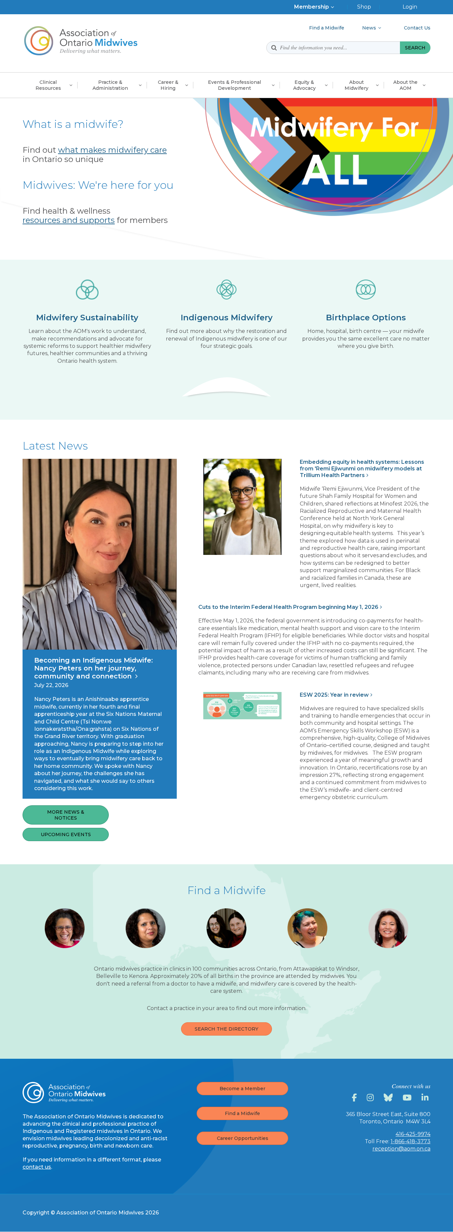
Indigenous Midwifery (227, 317)
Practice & (110, 85)
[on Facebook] (355, 1097)
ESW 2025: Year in (334, 695)
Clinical (48, 85)
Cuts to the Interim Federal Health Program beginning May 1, (288, 607)
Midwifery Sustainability (87, 317)
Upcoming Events (66, 834)
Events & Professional (234, 85)
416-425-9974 (413, 1134)
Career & (168, 85)
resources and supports (69, 220)
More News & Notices (65, 815)
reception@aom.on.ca (401, 1149)
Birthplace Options (366, 317)
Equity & (304, 85)
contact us (37, 1167)
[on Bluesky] (389, 1097)
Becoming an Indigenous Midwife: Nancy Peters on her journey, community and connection (93, 668)
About (356, 85)
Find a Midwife (242, 1113)
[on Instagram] (371, 1097)
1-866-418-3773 (410, 1141)
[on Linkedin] (425, 1097)
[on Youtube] (408, 1097)
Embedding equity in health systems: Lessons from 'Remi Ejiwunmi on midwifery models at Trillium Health (362, 468)
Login (410, 7)
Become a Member (242, 1089)
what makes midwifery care (112, 150)
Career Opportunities (242, 1138)
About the (405, 85)
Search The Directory (226, 1029)
